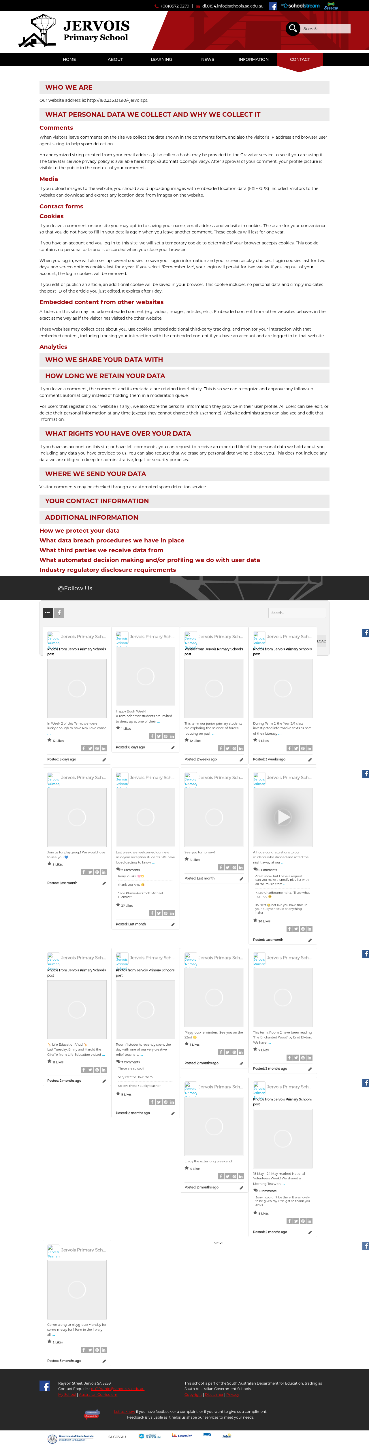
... (49, 733)
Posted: (61, 759)
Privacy (232, 1394)
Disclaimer (214, 1394)
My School (67, 1394)
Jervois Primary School (73, 30)
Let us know (124, 1411)
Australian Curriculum (98, 1394)
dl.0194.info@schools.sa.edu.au (232, 6)
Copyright (193, 1394)
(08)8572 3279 (175, 6)
